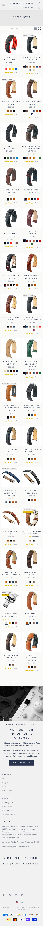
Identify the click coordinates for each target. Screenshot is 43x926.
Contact (5, 787)
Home (4, 779)
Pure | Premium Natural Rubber (32, 406)
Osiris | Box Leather (32, 232)
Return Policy (7, 806)
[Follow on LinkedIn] (22, 895)
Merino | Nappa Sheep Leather (11, 656)
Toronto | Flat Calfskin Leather (32, 318)
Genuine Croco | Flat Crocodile (32, 277)
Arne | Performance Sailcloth (11, 148)
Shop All (5, 783)
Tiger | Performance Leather (11, 233)
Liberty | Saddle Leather (11, 191)
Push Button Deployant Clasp (11, 615)
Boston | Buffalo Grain (11, 103)
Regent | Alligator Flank (11, 318)
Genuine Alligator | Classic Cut (31, 450)
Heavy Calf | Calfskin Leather (11, 574)
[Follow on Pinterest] (16, 895)
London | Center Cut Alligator (11, 450)
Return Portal (7, 791)
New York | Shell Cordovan (11, 532)
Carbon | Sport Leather (32, 191)
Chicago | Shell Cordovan (32, 492)
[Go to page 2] (29, 678)
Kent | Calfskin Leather (32, 615)
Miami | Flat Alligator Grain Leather (11, 493)
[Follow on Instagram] (10, 895)
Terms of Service (8, 814)
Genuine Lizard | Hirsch (32, 574)
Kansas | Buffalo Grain (32, 103)
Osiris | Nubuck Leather (11, 363)
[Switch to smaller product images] (39, 28)
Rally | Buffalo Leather (11, 277)
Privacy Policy (7, 810)
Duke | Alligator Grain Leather (31, 58)
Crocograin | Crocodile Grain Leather (32, 364)
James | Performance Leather (32, 657)
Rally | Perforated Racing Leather (32, 532)
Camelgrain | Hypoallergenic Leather (11, 407)
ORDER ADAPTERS (22, 763)
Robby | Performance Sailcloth (11, 59)
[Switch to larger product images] (35, 28)
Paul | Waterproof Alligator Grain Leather (32, 148)
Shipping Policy (8, 802)
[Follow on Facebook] (3, 895)
